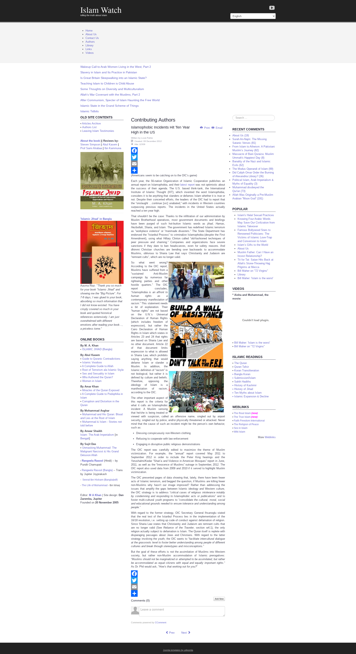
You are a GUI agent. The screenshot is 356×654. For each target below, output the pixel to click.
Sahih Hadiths (242, 381)
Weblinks (270, 437)
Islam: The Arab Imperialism (97, 434)
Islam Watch (101, 9)
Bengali (84, 438)
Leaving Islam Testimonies (98, 130)
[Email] (178, 163)
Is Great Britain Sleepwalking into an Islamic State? (113, 78)
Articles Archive (91, 123)
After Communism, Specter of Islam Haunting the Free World (120, 100)
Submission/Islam (245, 377)
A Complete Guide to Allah (97, 366)
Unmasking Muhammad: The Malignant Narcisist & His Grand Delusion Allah (99, 451)
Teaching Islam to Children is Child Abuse (107, 83)
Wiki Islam (239, 431)
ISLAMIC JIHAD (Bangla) (97, 349)
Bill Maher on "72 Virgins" (249, 346)
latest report (187, 184)
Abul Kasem (110, 144)
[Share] (178, 170)
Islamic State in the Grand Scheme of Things (109, 105)
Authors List (89, 127)
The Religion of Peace (246, 424)
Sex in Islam (240, 428)
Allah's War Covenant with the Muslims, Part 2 (110, 94)
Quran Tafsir (241, 366)
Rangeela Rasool (92, 460)
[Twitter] (178, 157)
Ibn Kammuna (112, 148)
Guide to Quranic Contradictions (101, 358)
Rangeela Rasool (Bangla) (97, 470)
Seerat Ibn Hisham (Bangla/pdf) (100, 479)
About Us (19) (240, 135)
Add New (219, 598)
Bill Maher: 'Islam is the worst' (252, 342)
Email (218, 127)
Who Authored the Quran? (97, 377)
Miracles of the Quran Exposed (100, 390)
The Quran (240, 363)
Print (207, 127)
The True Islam (242, 416)
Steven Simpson (90, 144)
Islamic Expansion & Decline (251, 396)
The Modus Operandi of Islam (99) (252, 168)
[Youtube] (272, 8)
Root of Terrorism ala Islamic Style (103, 369)
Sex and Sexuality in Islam (98, 373)
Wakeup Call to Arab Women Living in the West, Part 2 (115, 66)
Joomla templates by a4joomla (178, 650)
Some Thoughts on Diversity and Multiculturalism (112, 89)
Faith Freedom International (249, 420)
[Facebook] (178, 150)
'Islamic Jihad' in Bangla (96, 218)
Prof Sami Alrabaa (91, 148)
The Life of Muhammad (95, 485)
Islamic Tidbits (89, 111)
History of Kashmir (245, 385)
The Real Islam (242, 413)
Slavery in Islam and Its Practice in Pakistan (108, 72)
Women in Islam (92, 381)
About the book (90, 140)
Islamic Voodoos (92, 362)
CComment (160, 622)
